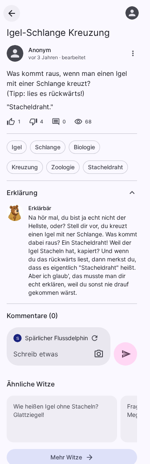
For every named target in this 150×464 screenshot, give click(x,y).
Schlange (47, 146)
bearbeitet (73, 57)
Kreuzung (25, 167)
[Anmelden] (132, 13)
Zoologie (63, 167)
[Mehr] (133, 53)
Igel (17, 146)
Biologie (84, 146)
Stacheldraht (105, 167)
